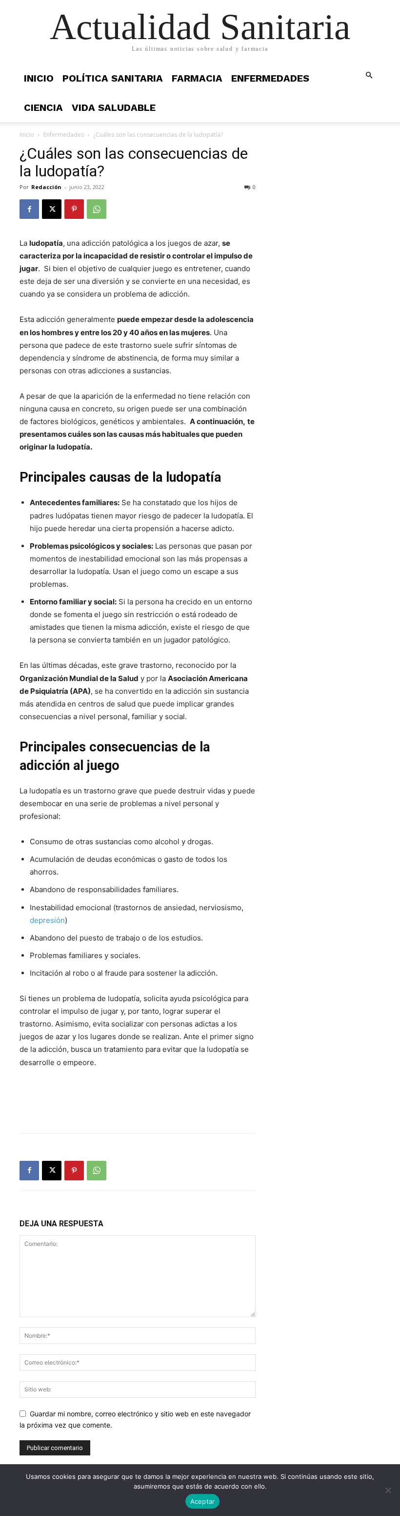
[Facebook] (29, 209)
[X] (51, 209)
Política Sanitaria (112, 78)
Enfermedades (270, 78)
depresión (47, 920)
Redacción (46, 187)
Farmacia (197, 78)
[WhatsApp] (96, 209)
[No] (388, 1490)
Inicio (39, 78)
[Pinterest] (74, 209)
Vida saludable (114, 107)
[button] (368, 75)
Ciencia (43, 107)
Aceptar (202, 1501)
